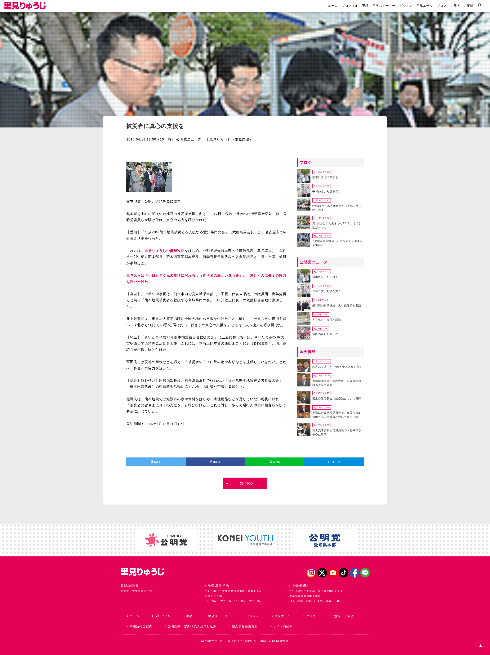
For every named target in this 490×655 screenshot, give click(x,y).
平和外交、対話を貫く (326, 191)
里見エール (424, 5)
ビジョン (405, 5)
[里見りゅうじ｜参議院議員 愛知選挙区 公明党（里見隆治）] (25, 8)
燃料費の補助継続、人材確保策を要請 (336, 305)
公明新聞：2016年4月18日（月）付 (155, 424)
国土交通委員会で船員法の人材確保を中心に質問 (336, 432)
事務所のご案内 (141, 626)
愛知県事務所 (218, 585)
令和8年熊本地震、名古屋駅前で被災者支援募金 (337, 243)
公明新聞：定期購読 (192, 626)
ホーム (333, 5)
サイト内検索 (283, 626)
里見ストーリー (384, 5)
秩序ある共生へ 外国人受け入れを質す (337, 366)
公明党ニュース (189, 139)
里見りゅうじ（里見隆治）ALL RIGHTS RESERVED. (254, 640)
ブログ (442, 5)
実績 (365, 5)
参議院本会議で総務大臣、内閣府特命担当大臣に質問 (336, 383)
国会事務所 (301, 585)
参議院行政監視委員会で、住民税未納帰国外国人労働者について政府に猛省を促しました (336, 415)
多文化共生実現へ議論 (326, 319)
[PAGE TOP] (480, 645)
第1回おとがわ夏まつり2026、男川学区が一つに (336, 225)
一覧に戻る (245, 483)
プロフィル (350, 5)
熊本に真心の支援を (325, 177)
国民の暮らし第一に (325, 334)
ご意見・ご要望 (462, 5)
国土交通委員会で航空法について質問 (336, 398)
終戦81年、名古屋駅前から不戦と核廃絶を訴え (337, 208)
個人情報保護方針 (245, 626)
